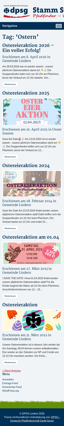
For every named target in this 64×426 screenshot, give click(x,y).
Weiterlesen (10, 84)
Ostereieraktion (20, 305)
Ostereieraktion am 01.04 (30, 237)
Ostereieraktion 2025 (25, 93)
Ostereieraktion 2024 (26, 165)
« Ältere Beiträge (11, 370)
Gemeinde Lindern (16, 61)
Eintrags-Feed (10, 383)
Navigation (9, 26)
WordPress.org (10, 390)
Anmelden (8, 379)
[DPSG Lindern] (32, 12)
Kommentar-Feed (12, 387)
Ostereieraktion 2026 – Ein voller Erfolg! (28, 48)
